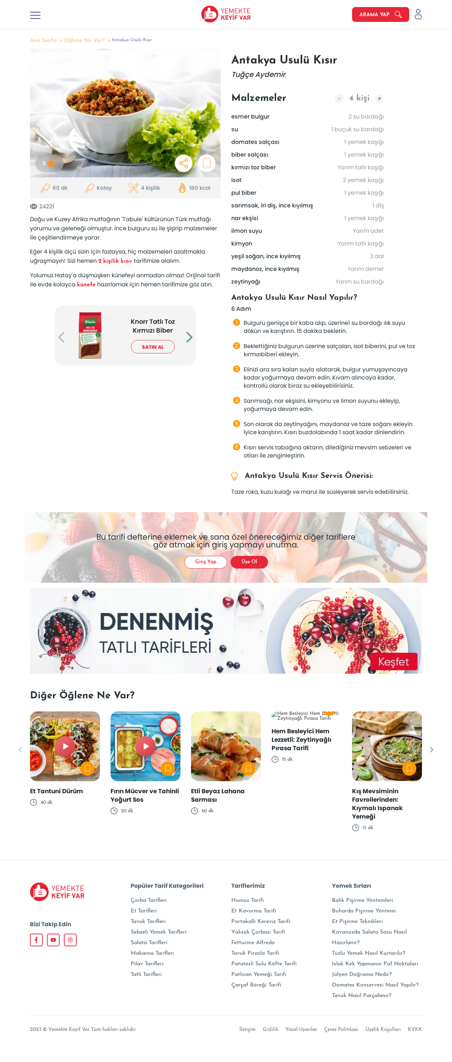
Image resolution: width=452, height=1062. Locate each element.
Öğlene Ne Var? (84, 40)
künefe (86, 285)
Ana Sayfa (43, 40)
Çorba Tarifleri (149, 900)
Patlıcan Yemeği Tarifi (258, 974)
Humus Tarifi (247, 900)
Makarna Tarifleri (152, 953)
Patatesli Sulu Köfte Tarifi (264, 964)
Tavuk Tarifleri (148, 921)
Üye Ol (249, 562)
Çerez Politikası (341, 1029)
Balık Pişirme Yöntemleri (362, 900)
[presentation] (61, 338)
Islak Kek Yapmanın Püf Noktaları (375, 964)
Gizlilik (270, 1029)
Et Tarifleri (144, 911)
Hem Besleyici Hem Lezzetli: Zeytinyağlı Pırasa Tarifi (301, 739)
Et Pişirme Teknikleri (357, 921)
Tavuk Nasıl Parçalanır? (361, 996)
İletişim (247, 1029)
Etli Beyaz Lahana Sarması (218, 795)
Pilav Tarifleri (147, 964)
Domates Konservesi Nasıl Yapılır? (375, 985)
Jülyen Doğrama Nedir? (362, 974)
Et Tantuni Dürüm (56, 791)
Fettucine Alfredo (253, 943)
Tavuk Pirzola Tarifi (255, 953)
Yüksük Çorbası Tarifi (258, 932)
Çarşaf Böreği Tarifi (256, 985)
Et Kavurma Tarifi (253, 911)
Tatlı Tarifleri (146, 974)
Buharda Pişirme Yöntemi (364, 911)
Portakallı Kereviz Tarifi (260, 921)
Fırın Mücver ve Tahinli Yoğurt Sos (145, 795)
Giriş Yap (205, 562)
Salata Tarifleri (149, 943)
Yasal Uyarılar (301, 1029)
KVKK (415, 1029)
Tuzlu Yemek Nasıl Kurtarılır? (368, 953)
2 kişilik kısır (115, 261)
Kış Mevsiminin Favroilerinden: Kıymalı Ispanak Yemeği (377, 804)
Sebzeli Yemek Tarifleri (158, 932)
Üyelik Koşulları (383, 1029)
